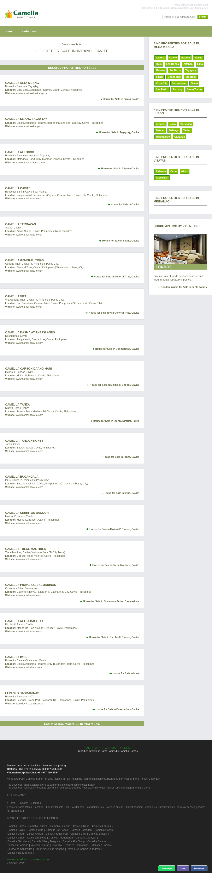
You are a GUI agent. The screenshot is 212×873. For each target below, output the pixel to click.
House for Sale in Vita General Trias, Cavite (114, 312)
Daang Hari (174, 76)
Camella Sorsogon (81, 830)
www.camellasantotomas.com (28, 859)
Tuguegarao (163, 136)
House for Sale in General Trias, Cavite (116, 276)
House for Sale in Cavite (125, 204)
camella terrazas (20, 224)
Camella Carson (96, 841)
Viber (183, 868)
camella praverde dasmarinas (30, 584)
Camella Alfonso (19, 152)
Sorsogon (186, 124)
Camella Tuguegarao (61, 837)
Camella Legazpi (38, 826)
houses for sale (54, 807)
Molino (198, 57)
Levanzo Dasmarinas (22, 693)
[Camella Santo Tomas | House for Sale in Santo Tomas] (20, 19)
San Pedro (162, 89)
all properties (14, 810)
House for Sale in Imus (126, 673)
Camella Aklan (34, 833)
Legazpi (160, 124)
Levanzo (57, 845)
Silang (159, 76)
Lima (200, 64)
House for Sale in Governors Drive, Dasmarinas (111, 601)
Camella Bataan (98, 833)
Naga (173, 124)
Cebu (173, 171)
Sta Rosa (191, 76)
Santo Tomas (194, 89)
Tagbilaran (162, 177)
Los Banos (172, 64)
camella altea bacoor (24, 621)
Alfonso (188, 64)
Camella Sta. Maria (18, 841)
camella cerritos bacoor (27, 512)
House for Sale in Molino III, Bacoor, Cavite (114, 384)
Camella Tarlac (15, 837)
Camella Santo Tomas (19, 852)
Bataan (160, 130)
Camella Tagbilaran (57, 833)
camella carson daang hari (28, 368)
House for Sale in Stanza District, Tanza (116, 421)
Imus (159, 64)
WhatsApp (167, 868)
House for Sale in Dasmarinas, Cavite (117, 348)
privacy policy (167, 807)
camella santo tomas (20, 807)
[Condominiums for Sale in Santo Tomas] (180, 252)
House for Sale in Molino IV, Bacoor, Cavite (114, 529)
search (201, 807)
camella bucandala (22, 476)
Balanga (174, 130)
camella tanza (17, 404)
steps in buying (114, 807)
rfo (67, 807)
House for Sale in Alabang (49, 849)
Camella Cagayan (86, 837)
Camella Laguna (101, 826)
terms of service (186, 807)
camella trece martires (25, 549)
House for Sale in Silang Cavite (121, 99)
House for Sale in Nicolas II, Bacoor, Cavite (114, 637)
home (8, 31)
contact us (28, 31)
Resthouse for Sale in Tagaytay (84, 849)
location (39, 807)
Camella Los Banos (57, 830)
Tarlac (186, 130)
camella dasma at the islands (30, 332)
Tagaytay (190, 70)
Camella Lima (78, 833)
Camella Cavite (17, 188)
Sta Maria (175, 70)
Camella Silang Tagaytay (26, 118)
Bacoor (185, 57)
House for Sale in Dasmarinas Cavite (117, 709)
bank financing (134, 807)
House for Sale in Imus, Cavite (121, 493)
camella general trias (24, 260)
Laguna (160, 57)
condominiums (95, 807)
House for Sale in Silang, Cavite (120, 240)
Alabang (177, 89)
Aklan (184, 171)
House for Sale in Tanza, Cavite (121, 457)
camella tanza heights (24, 440)
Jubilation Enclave (101, 845)
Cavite (173, 57)
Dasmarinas (179, 83)
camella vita (15, 296)
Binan (194, 83)
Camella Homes (16, 826)
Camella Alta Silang (22, 82)
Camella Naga (81, 826)
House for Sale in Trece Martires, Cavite (115, 565)
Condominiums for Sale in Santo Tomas (184, 287)
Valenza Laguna (40, 845)
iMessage (199, 868)
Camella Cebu (15, 833)
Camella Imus (16, 657)
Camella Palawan (60, 826)
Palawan (161, 171)
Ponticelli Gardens (17, 845)
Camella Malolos (36, 837)
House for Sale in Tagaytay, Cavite (119, 132)
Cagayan (179, 136)
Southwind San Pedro (19, 849)
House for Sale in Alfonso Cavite (120, 168)
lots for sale (78, 807)
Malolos (160, 70)
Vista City (161, 83)
